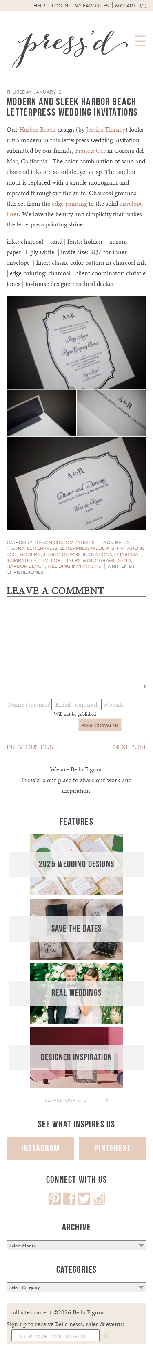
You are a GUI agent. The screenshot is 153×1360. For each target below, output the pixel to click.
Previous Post (32, 746)
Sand (124, 560)
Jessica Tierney (105, 129)
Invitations (97, 554)
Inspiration (21, 560)
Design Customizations (64, 542)
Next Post (129, 746)
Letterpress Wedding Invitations (102, 548)
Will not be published (75, 714)
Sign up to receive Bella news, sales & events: (65, 1324)
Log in (60, 5)
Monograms (99, 560)
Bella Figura (86, 769)
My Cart (130, 5)
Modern (30, 554)
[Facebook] (69, 1203)
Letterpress (42, 548)
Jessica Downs (61, 554)
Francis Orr (90, 150)
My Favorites (92, 5)
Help (39, 5)
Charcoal (127, 554)
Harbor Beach (37, 129)
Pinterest (112, 1148)
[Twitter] (84, 1203)
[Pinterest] (54, 1203)
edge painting (69, 203)
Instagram (40, 1148)
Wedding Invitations (74, 566)
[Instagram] (98, 1203)
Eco (12, 554)
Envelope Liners (59, 560)
